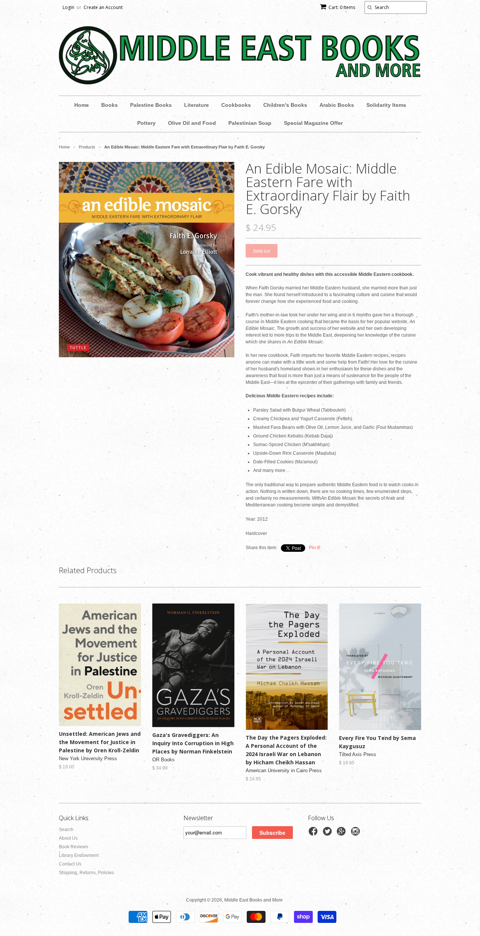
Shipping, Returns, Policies (86, 872)
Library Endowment (79, 855)
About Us (68, 838)
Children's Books (285, 105)
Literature (196, 105)
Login (68, 7)
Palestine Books (151, 105)
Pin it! (314, 547)
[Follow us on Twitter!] (328, 833)
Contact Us (70, 864)
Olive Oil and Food (192, 123)
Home (81, 105)
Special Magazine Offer (313, 123)
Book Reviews (73, 846)
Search (66, 829)
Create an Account (103, 7)
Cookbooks (236, 105)
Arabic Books (337, 105)
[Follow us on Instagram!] (356, 833)
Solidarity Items (386, 105)
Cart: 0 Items (341, 7)
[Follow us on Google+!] (342, 833)
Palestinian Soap (250, 123)
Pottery (146, 123)
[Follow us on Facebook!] (314, 833)
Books (109, 105)
